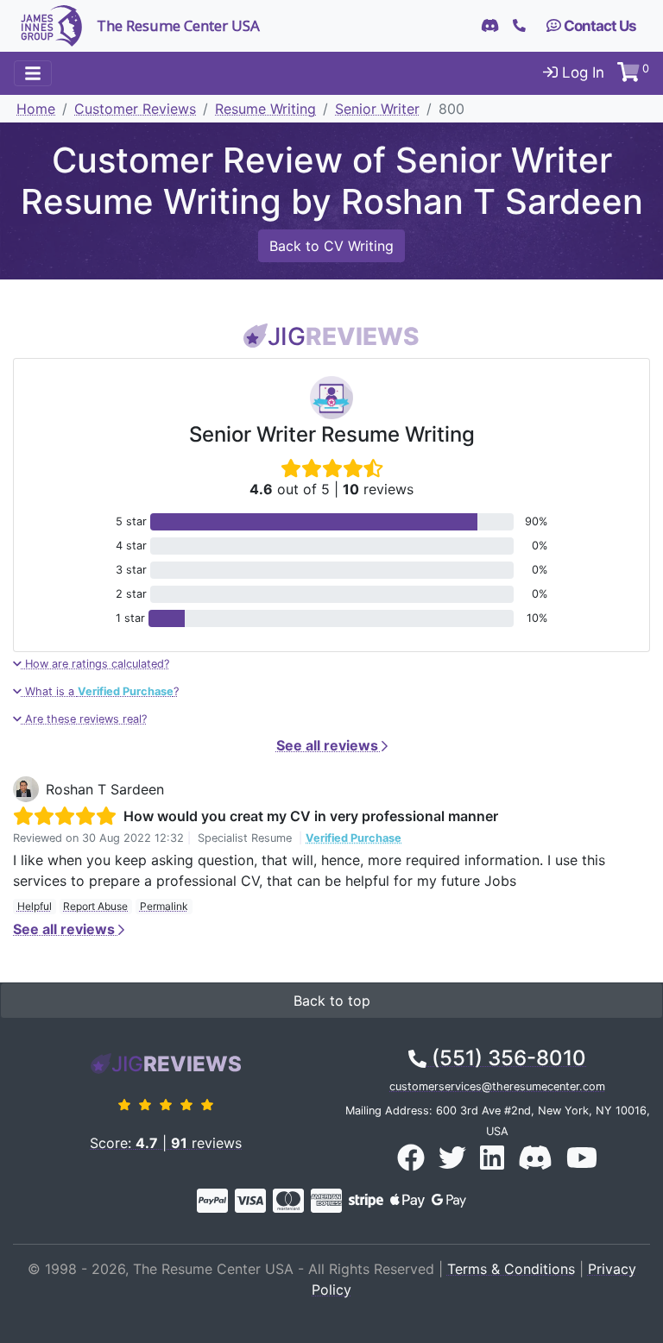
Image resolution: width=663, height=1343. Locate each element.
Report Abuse (95, 906)
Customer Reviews (135, 108)
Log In (581, 72)
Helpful (34, 906)
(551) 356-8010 (506, 1057)
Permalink (164, 906)
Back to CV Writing (331, 245)
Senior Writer (377, 108)
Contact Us (598, 26)
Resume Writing (265, 108)
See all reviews (329, 745)
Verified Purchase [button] (353, 838)
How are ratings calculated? (95, 663)
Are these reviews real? (84, 718)
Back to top (332, 1000)
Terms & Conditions (511, 1268)
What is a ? (100, 691)
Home (35, 108)
